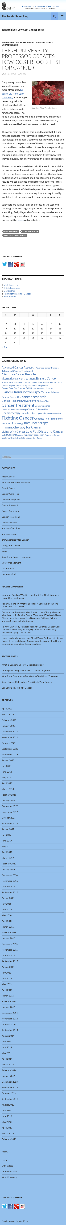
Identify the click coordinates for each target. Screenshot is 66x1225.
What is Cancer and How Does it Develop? (23, 664)
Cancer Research (44, 42)
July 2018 (6, 766)
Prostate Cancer (24, 438)
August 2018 (8, 760)
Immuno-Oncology (13, 423)
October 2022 (9, 743)
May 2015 (7, 984)
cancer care (55, 382)
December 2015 (10, 944)
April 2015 (7, 990)
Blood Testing (11, 231)
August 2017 (8, 829)
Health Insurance (54, 418)
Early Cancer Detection (51, 413)
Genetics (39, 418)
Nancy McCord (9, 595)
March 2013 (8, 1133)
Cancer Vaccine (9, 522)
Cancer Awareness (39, 382)
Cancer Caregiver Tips (39, 385)
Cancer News (50, 392)
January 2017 (8, 869)
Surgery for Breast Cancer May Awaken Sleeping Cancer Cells (29, 631)
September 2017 (10, 823)
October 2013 (9, 1093)
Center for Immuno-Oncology (14, 410)
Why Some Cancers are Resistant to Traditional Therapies (30, 676)
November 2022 (10, 737)
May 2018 (7, 777)
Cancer (26, 382)
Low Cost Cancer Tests (15, 235)
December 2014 (10, 1012)
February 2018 (9, 794)
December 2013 (10, 1081)
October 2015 (9, 955)
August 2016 (8, 898)
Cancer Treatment (18, 405)
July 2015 (6, 972)
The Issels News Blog (15, 16)
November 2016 (10, 880)
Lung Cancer (8, 434)
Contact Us (9, 290)
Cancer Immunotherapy (21, 392)
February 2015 (9, 1001)
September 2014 (10, 1030)
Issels (20, 219)
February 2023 (9, 720)
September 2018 (10, 754)
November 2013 (10, 1087)
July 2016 (6, 903)
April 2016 (7, 921)
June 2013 (7, 1116)
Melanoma (19, 435)
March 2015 (8, 995)
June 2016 (7, 909)
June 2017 (7, 840)
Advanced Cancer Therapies (47, 368)
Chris (23, 74)
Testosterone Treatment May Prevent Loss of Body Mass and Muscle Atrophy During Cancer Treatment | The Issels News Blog (31, 615)
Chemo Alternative (37, 409)
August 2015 (8, 967)
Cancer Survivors (10, 511)
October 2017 (9, 817)
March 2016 (8, 926)
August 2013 (8, 1104)
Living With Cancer (13, 431)
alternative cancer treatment (19, 378)
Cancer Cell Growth (28, 388)
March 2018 (8, 789)
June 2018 (7, 771)
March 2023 (8, 714)
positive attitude (9, 438)
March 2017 (8, 857)
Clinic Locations (12, 288)
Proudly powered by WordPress (15, 1221)
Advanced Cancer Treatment (17, 371)
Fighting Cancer (30, 231)
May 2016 (7, 915)
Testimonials (10, 296)
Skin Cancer (38, 438)
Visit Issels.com (11, 285)
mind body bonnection (34, 435)
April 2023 (7, 708)
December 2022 (10, 731)
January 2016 (8, 938)
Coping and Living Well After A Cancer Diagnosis (26, 670)
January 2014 (8, 1076)
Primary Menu (62, 16)
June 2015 (7, 978)
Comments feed (9, 1171)
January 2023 (8, 725)
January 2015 (8, 1007)
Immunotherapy (36, 423)
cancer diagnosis (45, 388)
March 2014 (8, 1064)
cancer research (34, 397)
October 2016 (9, 886)
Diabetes (25, 413)
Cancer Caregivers (11, 499)
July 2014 (6, 1041)
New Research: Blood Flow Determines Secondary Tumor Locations (31, 642)
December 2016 (10, 875)
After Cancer (8, 476)
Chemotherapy (11, 413)
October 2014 (9, 1024)
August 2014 (8, 1035)
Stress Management (11, 562)
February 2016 (9, 932)
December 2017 (10, 806)
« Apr (5, 347)
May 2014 (7, 1053)
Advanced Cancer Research (18, 367)
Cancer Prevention (11, 397)
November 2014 (10, 1018)
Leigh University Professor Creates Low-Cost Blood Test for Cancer (31, 59)
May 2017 (7, 846)
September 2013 (10, 1099)
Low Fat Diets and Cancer (45, 431)
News (4, 551)
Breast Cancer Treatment (12, 382)
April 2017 (7, 852)
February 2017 (9, 863)
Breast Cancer (46, 378)
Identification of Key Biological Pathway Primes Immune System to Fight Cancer (29, 619)
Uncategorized (10, 45)
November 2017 (10, 812)
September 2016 (10, 892)
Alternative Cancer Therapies (19, 374)
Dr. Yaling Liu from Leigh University (13, 93)
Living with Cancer (11, 545)
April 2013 (7, 1127)
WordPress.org (9, 1177)
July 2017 (6, 835)
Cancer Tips (44, 401)
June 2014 (7, 1047)
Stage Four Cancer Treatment (16, 557)
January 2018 (8, 800)
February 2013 (9, 1139)
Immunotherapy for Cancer (17, 293)
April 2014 (7, 1058)
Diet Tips (36, 413)
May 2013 (7, 1122)
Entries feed (7, 1165)
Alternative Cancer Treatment (18, 42)
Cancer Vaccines (42, 406)
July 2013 (6, 1110)
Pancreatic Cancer (52, 435)
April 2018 (7, 783)
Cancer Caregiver (8, 385)
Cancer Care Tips (9, 388)
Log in (5, 1160)
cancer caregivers (23, 385)
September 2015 (10, 961)
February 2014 (9, 1070)
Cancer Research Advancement (20, 400)
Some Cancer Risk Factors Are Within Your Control (27, 682)
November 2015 (10, 949)
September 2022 (10, 748)
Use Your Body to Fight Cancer (17, 687)
